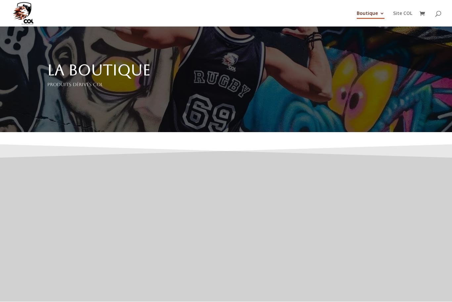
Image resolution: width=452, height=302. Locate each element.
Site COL (402, 13)
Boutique (367, 13)
